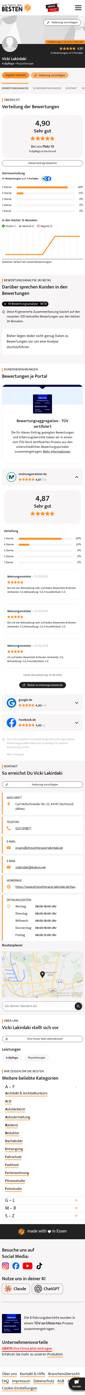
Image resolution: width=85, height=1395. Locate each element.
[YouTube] (28, 1265)
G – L (41, 1200)
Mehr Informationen (56, 451)
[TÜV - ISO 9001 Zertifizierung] (11, 1323)
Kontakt (71, 88)
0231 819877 (23, 828)
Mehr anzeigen (15, 754)
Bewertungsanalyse (15, 88)
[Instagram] (5, 1265)
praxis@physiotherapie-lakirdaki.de (39, 848)
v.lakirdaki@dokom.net (30, 867)
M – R (41, 1208)
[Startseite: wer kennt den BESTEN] (17, 8)
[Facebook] (15, 1265)
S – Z (41, 1216)
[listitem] (26, 1093)
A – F (41, 1087)
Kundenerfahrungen (47, 88)
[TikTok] (39, 1265)
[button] (15, 75)
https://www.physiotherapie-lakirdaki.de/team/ (46, 887)
